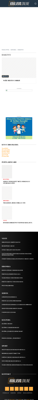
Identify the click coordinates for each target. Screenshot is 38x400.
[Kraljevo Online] (19, 3)
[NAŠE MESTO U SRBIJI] (19, 67)
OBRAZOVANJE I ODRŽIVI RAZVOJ (11, 242)
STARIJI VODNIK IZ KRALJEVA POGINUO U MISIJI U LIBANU (18, 259)
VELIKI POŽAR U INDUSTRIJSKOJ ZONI (12, 278)
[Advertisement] (19, 27)
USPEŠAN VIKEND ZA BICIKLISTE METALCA (13, 357)
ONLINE (19, 399)
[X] (26, 389)
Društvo (5, 76)
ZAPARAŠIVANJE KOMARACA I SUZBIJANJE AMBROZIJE (17, 304)
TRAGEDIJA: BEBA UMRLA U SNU (14, 203)
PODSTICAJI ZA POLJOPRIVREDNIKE (11, 301)
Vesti (5, 220)
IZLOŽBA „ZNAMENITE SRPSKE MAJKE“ (12, 331)
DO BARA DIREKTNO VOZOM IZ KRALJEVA (17, 222)
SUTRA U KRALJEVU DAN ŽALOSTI (11, 250)
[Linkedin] (17, 389)
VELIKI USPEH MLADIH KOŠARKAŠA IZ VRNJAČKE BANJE (17, 365)
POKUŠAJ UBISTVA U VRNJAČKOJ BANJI (12, 281)
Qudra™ (28, 399)
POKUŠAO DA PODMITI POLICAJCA (11, 274)
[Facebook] (7, 389)
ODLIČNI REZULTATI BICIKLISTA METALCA (13, 349)
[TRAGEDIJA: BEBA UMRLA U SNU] (7, 193)
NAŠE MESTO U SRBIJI (11, 80)
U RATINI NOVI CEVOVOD (9, 312)
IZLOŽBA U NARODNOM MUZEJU (10, 327)
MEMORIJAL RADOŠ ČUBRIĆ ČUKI (11, 353)
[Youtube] (31, 389)
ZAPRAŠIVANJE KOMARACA (9, 297)
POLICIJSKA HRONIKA (8, 285)
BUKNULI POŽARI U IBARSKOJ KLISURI (12, 270)
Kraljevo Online (11, 399)
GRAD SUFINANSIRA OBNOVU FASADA (12, 308)
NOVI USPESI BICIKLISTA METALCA (11, 361)
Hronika (6, 200)
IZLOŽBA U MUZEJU (7, 323)
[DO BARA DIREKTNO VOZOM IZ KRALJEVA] (7, 212)
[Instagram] (12, 389)
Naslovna (5, 49)
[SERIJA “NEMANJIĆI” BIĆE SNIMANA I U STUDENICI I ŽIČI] (7, 171)
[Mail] (21, 389)
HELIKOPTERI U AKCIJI (8, 246)
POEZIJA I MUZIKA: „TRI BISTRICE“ (11, 338)
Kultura (6, 179)
